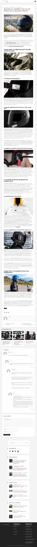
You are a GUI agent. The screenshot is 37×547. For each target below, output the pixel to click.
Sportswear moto (28, 536)
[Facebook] (10, 451)
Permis (20, 484)
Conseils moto (13, 7)
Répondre (32, 357)
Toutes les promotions (29, 539)
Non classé (15, 459)
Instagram (15, 531)
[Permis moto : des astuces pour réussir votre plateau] (10, 486)
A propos (15, 545)
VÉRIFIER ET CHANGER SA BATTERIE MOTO (20, 496)
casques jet (18, 226)
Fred (5, 12)
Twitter (15, 529)
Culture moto (21, 466)
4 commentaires (13, 12)
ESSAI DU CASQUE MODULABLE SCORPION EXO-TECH (19, 517)
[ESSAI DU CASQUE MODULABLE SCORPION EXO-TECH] (10, 516)
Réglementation (20, 7)
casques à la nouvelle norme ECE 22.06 (16, 46)
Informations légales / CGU (20, 545)
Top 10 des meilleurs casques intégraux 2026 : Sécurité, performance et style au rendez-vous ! (20, 462)
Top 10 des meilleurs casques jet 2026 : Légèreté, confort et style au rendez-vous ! (6, 343)
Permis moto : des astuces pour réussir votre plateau (20, 486)
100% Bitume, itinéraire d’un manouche (19, 512)
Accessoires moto (28, 534)
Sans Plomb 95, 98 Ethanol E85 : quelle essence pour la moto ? (20, 492)
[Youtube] (18, 451)
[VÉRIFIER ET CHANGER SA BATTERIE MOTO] (10, 496)
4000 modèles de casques (11, 42)
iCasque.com (28, 545)
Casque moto (6, 7)
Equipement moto (28, 529)
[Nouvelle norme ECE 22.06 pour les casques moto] (18, 23)
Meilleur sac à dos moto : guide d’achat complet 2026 (30, 342)
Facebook (15, 526)
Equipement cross (28, 531)
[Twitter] (13, 451)
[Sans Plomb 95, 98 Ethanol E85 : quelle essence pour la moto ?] (10, 490)
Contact (25, 545)
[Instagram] (15, 451)
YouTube (15, 534)
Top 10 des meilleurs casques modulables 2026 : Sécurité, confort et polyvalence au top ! (18, 343)
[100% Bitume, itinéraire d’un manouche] (10, 511)
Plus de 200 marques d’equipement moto (29, 542)
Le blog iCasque (9, 545)
